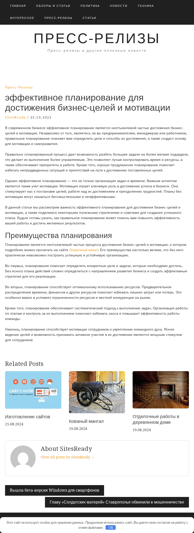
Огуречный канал (83, 250)
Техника (146, 6)
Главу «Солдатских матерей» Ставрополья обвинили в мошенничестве (117, 502)
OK (110, 527)
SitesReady (15, 117)
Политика (90, 6)
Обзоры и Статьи (53, 6)
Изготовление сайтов (27, 416)
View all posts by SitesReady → (68, 457)
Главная (18, 6)
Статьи (89, 18)
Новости (119, 6)
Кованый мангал (86, 421)
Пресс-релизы (58, 18)
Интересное (22, 18)
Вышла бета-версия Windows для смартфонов (54, 490)
